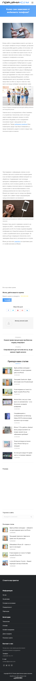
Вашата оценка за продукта (11, 296)
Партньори (6, 611)
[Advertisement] (18, 151)
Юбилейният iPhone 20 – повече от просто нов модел (20, 546)
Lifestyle (5, 625)
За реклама (6, 599)
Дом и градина (7, 634)
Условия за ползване (9, 603)
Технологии (6, 621)
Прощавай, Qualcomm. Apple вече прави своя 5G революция (23, 381)
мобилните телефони (21, 124)
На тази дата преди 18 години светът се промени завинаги (23, 454)
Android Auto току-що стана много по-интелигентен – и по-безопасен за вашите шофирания (23, 403)
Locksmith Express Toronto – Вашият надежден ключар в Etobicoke (20, 562)
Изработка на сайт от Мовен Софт (18, 676)
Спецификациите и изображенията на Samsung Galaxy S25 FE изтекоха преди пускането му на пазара (23, 417)
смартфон (17, 241)
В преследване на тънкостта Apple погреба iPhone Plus (22, 391)
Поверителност (7, 607)
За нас (5, 595)
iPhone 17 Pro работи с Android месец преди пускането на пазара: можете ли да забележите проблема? (23, 431)
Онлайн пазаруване (8, 629)
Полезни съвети (7, 638)
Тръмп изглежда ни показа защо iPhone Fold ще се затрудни (22, 443)
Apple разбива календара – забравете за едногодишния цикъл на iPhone (22, 370)
